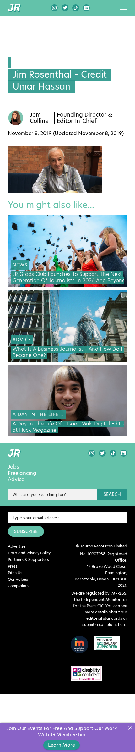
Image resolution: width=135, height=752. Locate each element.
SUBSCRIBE (26, 531)
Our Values (18, 579)
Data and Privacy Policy (29, 553)
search (112, 494)
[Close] (130, 728)
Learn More (61, 745)
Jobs (13, 467)
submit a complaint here (104, 624)
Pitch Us (15, 572)
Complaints (18, 586)
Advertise (16, 546)
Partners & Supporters (28, 559)
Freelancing (22, 473)
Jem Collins (39, 118)
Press (13, 566)
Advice (16, 479)
